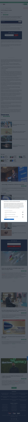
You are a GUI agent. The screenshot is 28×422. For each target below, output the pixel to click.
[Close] (25, 201)
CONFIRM (9, 219)
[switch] (22, 212)
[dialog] (14, 211)
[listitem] (14, 210)
